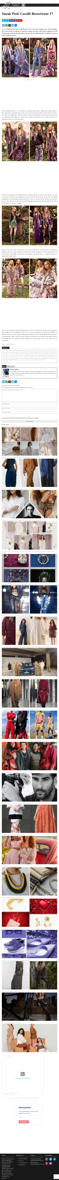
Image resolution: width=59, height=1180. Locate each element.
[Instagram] (50, 1163)
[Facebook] (6, 376)
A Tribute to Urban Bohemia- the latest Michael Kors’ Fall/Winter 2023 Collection (21, 678)
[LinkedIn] (54, 1159)
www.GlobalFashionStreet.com (19, 350)
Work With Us (22, 1165)
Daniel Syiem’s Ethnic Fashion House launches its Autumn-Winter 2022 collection (21, 741)
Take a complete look (7, 344)
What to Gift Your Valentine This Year (11, 897)
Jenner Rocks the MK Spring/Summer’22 (12, 991)
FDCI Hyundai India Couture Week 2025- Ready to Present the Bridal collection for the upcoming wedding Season (29, 647)
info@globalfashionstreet (13, 359)
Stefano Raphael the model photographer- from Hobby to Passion (17, 772)
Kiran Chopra (13, 18)
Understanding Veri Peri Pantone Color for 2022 (13, 929)
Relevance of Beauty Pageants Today (11, 1023)
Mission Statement (23, 1158)
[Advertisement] (29, 95)
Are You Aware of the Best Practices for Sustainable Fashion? (16, 615)
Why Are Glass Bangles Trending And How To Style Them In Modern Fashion (20, 489)
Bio (5, 366)
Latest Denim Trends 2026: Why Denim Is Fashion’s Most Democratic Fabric (20, 584)
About (3, 1155)
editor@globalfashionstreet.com (37, 1164)
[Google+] (8, 376)
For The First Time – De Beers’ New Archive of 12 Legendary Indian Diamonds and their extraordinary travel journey (28, 552)
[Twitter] (4, 376)
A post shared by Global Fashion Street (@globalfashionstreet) (22, 1098)
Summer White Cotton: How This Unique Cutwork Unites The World (18, 426)
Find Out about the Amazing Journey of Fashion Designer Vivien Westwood (20, 709)
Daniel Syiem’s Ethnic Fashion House (11, 866)
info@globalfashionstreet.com (37, 1160)
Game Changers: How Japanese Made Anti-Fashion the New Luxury (18, 457)
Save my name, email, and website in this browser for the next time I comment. (20, 418)
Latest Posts (11, 366)
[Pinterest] (46, 1163)
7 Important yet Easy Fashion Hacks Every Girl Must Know (16, 803)
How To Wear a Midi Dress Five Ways (11, 835)
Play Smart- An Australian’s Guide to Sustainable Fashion (15, 960)
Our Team (21, 1160)
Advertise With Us (23, 1162)
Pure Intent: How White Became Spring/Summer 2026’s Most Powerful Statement (21, 520)
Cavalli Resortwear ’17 (29, 79)
